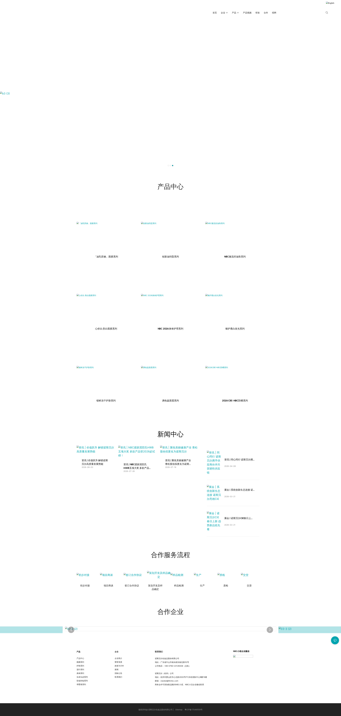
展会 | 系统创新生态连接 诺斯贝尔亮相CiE (238, 490)
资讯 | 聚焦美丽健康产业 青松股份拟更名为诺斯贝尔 (178, 462)
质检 (225, 585)
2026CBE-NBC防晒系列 (235, 400)
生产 (202, 585)
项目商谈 (108, 585)
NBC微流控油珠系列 (235, 256)
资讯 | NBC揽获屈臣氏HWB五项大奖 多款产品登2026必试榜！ (136, 466)
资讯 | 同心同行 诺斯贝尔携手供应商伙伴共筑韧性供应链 (238, 459)
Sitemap (178, 709)
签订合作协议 (132, 585)
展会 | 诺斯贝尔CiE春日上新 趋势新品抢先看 (238, 518)
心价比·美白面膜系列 (106, 328)
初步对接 (85, 585)
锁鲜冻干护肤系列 (106, 400)
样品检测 (179, 585)
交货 (249, 585)
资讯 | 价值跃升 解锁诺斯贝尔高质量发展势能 (95, 462)
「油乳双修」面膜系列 (106, 256)
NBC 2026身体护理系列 (170, 328)
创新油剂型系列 (170, 256)
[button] (168, 165)
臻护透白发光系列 (235, 328)
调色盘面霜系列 (170, 400)
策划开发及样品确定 (155, 587)
